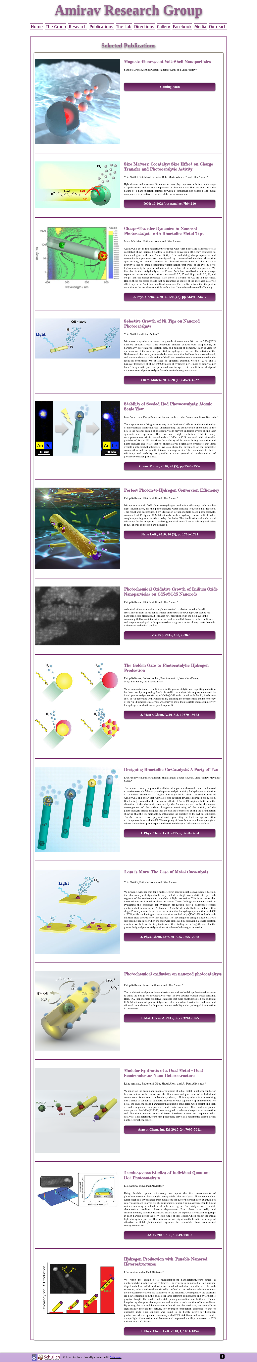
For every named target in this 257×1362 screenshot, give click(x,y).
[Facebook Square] (222, 1356)
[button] (169, 87)
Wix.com (115, 1357)
